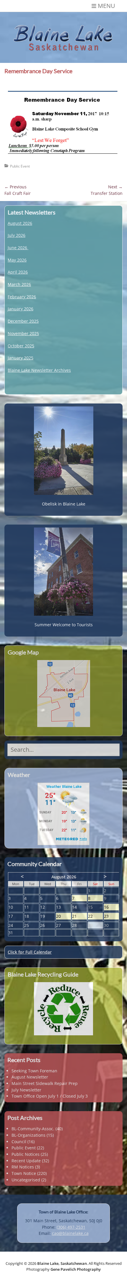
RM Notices (23, 1167)
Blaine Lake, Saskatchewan (62, 1263)
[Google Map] (63, 693)
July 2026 (16, 235)
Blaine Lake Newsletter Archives (39, 370)
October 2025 (21, 346)
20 (63, 916)
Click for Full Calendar (30, 952)
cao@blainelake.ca (70, 1233)
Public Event (20, 166)
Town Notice (24, 1173)
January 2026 (20, 309)
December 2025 (23, 321)
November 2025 (23, 333)
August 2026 (20, 223)
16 (111, 907)
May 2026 (17, 260)
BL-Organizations (28, 1135)
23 (111, 916)
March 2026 (19, 284)
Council (19, 1141)
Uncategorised (26, 1180)
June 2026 (17, 247)
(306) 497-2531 (71, 1227)
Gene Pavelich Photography (76, 1269)
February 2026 (22, 296)
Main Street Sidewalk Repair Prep (45, 1083)
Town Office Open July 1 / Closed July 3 (50, 1096)
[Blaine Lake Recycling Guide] (63, 1008)
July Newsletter (26, 1090)
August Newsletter (30, 1077)
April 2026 (18, 272)
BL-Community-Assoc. (33, 1128)
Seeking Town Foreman (34, 1071)
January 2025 (20, 358)
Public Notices (26, 1154)
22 (95, 916)
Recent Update (26, 1160)
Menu (106, 6)
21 (79, 916)
